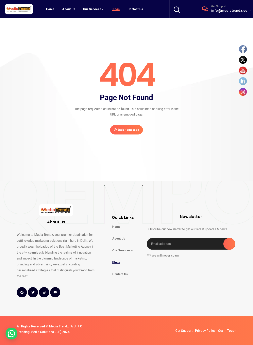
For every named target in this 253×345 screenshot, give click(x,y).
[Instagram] (44, 292)
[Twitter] (33, 292)
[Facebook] (22, 292)
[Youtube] (55, 292)
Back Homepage (128, 129)
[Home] (19, 9)
